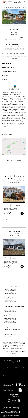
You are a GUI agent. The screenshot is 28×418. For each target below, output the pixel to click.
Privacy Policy (14, 404)
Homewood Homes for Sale (10, 332)
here (4, 416)
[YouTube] (19, 401)
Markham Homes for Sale (9, 331)
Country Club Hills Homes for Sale (12, 329)
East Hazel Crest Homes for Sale (11, 336)
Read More (14, 58)
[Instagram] (16, 401)
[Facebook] (9, 401)
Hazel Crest (22, 48)
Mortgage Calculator (14, 160)
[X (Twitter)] (12, 401)
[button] (14, 146)
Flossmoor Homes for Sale (10, 334)
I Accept (22, 412)
